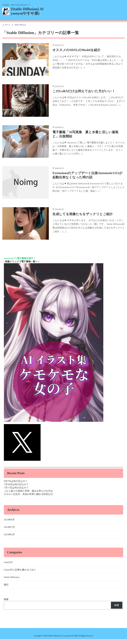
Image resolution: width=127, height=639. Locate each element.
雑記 (6, 584)
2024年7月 (9, 527)
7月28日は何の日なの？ (16, 484)
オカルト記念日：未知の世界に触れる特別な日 (28, 494)
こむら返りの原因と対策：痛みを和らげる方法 (28, 491)
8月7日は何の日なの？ (15, 481)
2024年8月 (9, 519)
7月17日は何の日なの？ (16, 487)
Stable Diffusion (12, 577)
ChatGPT (8, 562)
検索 (6, 599)
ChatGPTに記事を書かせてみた (20, 569)
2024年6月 (9, 534)
